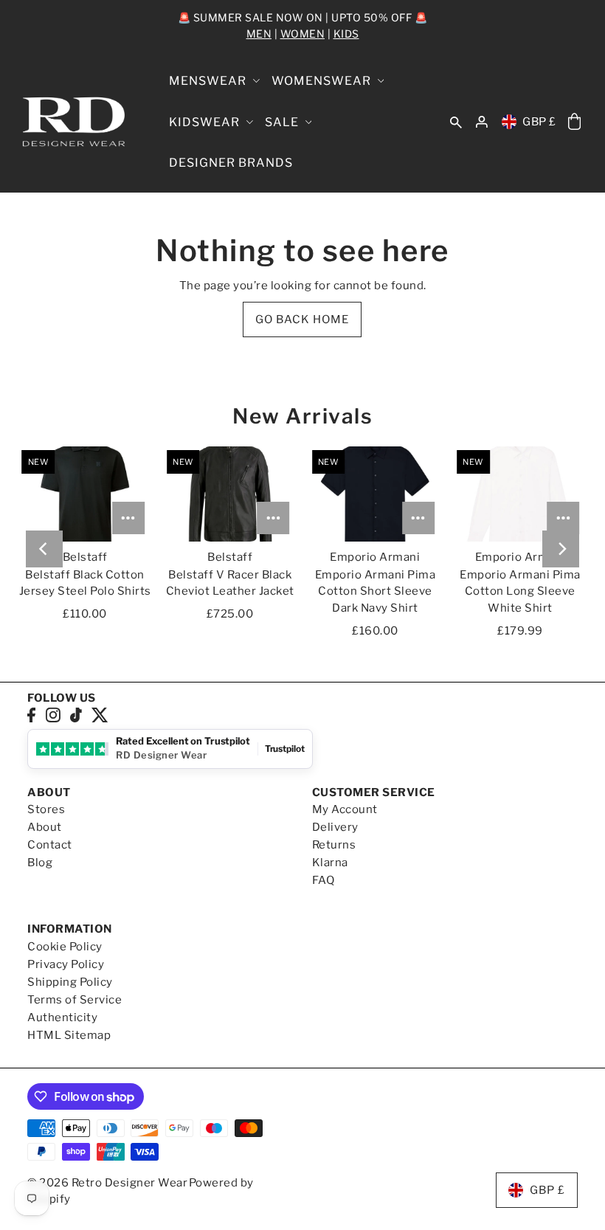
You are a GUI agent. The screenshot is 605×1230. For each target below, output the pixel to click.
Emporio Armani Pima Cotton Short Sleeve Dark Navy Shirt (375, 591)
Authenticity (62, 1017)
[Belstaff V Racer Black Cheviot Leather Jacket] (230, 494)
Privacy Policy (65, 964)
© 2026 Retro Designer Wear (107, 1182)
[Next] (560, 549)
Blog (39, 862)
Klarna (330, 862)
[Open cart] (574, 122)
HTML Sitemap (69, 1035)
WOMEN (302, 33)
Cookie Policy (65, 946)
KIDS (346, 33)
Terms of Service (74, 999)
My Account (345, 809)
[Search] (456, 121)
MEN (259, 33)
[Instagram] (53, 714)
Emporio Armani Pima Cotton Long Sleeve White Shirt (520, 591)
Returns (334, 844)
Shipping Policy (70, 982)
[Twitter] (99, 714)
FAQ (323, 880)
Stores (46, 809)
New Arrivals (302, 416)
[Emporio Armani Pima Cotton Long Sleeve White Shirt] (520, 494)
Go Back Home (302, 319)
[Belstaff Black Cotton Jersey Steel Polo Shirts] (85, 494)
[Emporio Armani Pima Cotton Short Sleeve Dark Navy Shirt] (375, 494)
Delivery (335, 827)
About (44, 827)
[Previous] (44, 549)
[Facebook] (31, 714)
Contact (49, 844)
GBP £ (539, 121)
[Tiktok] (76, 714)
